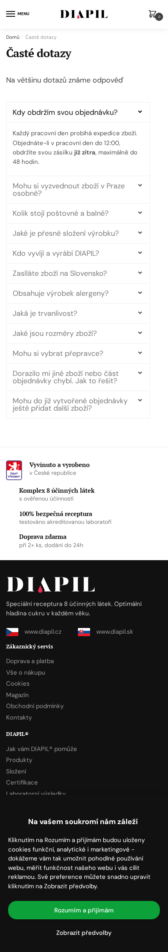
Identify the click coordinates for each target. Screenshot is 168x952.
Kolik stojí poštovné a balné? (60, 213)
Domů (13, 37)
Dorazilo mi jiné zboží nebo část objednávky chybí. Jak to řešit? (66, 377)
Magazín (17, 695)
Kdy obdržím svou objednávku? (65, 112)
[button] (78, 112)
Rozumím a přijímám (84, 910)
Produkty (19, 760)
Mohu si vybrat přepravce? (58, 353)
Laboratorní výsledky (36, 794)
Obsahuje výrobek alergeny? (60, 293)
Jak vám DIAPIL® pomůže (41, 749)
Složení (16, 771)
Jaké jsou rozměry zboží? (55, 333)
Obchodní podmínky (35, 706)
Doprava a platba (30, 661)
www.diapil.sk (114, 632)
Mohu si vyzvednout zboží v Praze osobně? (69, 189)
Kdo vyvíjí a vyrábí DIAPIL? (56, 253)
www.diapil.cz (43, 632)
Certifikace (22, 782)
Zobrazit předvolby (84, 933)
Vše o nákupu (25, 672)
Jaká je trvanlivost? (45, 313)
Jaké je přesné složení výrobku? (66, 233)
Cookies (18, 683)
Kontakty (19, 717)
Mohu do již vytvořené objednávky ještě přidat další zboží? (70, 404)
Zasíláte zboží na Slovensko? (60, 273)
